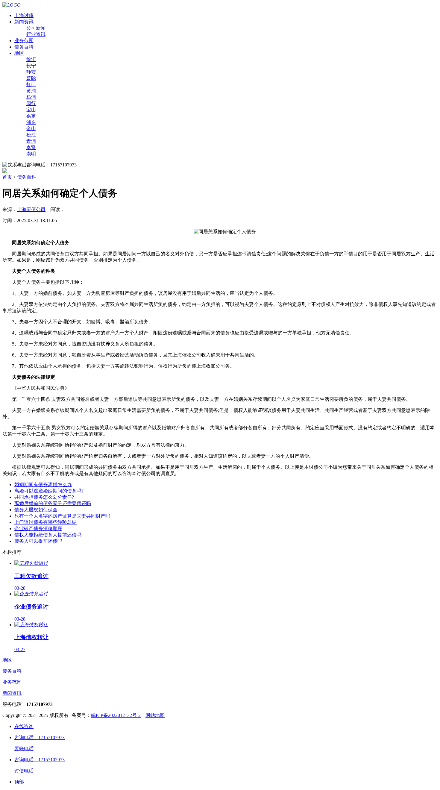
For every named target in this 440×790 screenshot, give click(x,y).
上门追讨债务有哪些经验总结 (45, 522)
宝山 (31, 109)
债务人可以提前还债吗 (38, 541)
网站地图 (155, 715)
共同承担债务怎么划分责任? (44, 497)
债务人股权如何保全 (35, 509)
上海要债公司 (31, 209)
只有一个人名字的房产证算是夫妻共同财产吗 (62, 515)
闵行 (31, 103)
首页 (7, 177)
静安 (31, 72)
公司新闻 (35, 28)
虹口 (31, 84)
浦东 (31, 122)
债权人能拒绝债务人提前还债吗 (47, 534)
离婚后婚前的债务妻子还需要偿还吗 (52, 503)
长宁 (31, 65)
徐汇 (31, 59)
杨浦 (31, 97)
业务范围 (24, 40)
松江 (31, 134)
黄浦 (31, 90)
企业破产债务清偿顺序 (38, 528)
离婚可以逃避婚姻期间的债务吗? (49, 490)
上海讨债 (24, 15)
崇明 (31, 153)
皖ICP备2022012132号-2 (116, 715)
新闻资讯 (24, 21)
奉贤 (31, 147)
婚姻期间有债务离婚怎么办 (43, 484)
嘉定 (31, 116)
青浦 (31, 141)
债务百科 (24, 46)
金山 (31, 128)
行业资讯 (35, 34)
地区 (19, 53)
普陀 (31, 78)
